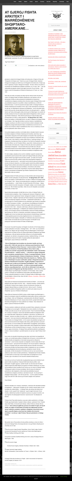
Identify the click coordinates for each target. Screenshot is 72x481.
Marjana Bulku (55, 174)
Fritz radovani (58, 167)
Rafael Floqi (58, 178)
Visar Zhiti (63, 184)
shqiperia (61, 181)
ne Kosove (52, 175)
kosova (60, 172)
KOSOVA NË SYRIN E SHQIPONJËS (57, 57)
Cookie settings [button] (63, 476)
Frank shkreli (22, 465)
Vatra (59, 184)
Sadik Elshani (64, 179)
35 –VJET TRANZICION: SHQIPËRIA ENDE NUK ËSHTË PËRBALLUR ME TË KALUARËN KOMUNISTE (57, 73)
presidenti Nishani (62, 175)
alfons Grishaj (56, 146)
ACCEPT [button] (36, 478)
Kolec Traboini (55, 172)
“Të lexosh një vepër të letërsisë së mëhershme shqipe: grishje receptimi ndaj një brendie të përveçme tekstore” (57, 92)
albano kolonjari (50, 146)
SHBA (49, 181)
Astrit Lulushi (60, 149)
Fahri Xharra (56, 163)
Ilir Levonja (56, 169)
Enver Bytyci (50, 160)
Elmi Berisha (63, 158)
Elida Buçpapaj (57, 158)
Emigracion (13, 463)
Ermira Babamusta (57, 160)
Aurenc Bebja (51, 152)
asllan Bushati (53, 149)
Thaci (57, 183)
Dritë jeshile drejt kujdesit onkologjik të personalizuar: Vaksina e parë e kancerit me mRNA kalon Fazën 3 (57, 66)
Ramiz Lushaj (54, 179)
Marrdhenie (29, 465)
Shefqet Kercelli (54, 181)
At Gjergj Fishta (15, 465)
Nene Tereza (56, 175)
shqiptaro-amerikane (37, 465)
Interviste (62, 169)
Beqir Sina (58, 155)
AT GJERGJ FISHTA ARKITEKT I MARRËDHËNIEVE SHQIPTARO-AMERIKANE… (20, 20)
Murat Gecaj (60, 174)
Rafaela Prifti (51, 178)
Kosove (50, 174)
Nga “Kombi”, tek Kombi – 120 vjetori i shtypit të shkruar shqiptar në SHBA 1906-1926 (56, 43)
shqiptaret (65, 181)
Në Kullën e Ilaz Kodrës (53, 78)
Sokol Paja (52, 183)
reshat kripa (59, 179)
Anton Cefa (61, 146)
